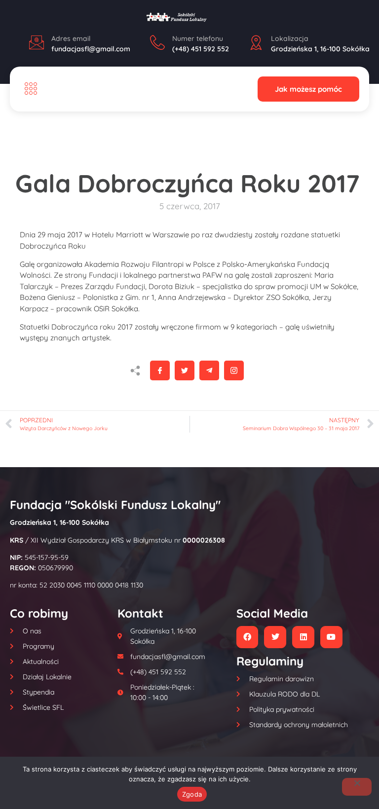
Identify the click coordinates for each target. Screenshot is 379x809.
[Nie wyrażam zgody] (357, 787)
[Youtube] (331, 637)
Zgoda (192, 794)
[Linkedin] (303, 637)
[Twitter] (275, 637)
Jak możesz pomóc (308, 89)
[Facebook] (247, 637)
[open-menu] (28, 89)
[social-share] (160, 370)
